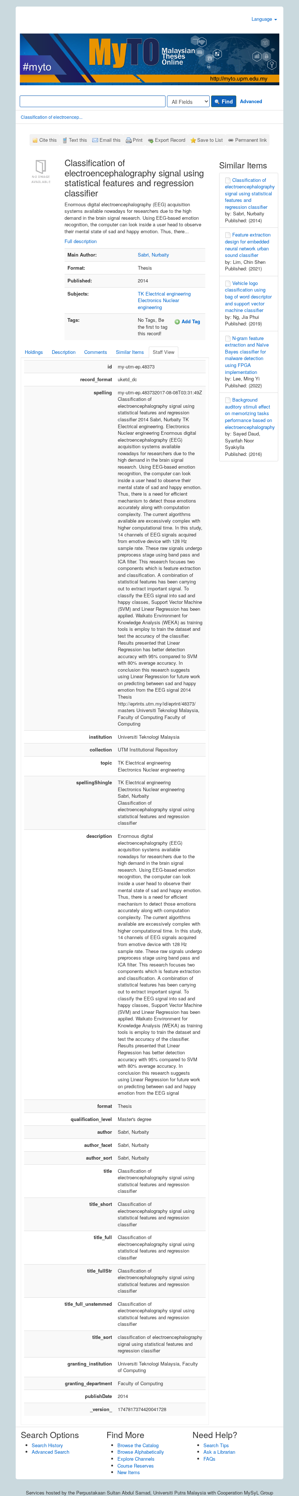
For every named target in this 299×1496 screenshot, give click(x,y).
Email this (110, 139)
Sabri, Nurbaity (153, 254)
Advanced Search (50, 1451)
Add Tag (190, 321)
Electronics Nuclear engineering (158, 303)
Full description (81, 241)
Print (138, 139)
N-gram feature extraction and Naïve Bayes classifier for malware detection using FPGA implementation (247, 355)
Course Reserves (135, 1465)
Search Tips (216, 1445)
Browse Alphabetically (140, 1451)
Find (226, 101)
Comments (95, 351)
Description (63, 351)
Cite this (48, 139)
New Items (128, 1472)
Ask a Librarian (219, 1451)
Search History (47, 1445)
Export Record (170, 139)
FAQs (209, 1458)
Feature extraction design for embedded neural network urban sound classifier (248, 244)
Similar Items (130, 351)
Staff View (163, 351)
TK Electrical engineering (164, 293)
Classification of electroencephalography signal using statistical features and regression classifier (250, 193)
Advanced (251, 101)
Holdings (34, 351)
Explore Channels (136, 1458)
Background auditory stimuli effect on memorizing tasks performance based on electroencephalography (250, 413)
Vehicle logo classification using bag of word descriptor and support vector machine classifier (248, 296)
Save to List (210, 139)
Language (262, 18)
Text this (78, 139)
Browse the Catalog (138, 1445)
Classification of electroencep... (51, 117)
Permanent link (251, 139)
